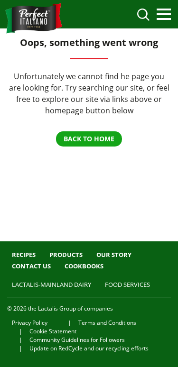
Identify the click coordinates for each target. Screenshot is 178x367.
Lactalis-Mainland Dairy (51, 284)
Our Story (113, 254)
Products (66, 254)
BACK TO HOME (89, 138)
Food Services (127, 284)
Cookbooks (84, 266)
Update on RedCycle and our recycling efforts (89, 348)
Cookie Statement (52, 331)
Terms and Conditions (107, 323)
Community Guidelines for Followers (77, 340)
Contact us (31, 266)
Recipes (24, 254)
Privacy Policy (29, 323)
